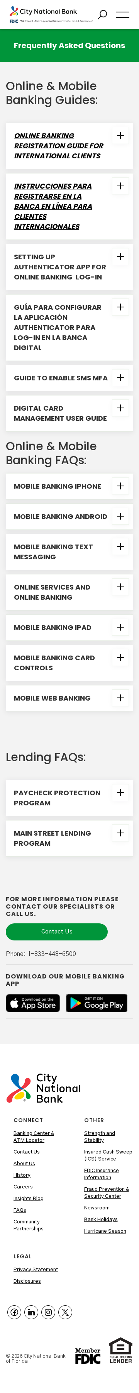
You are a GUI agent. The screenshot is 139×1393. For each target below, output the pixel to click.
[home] (51, 14)
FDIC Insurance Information (101, 1174)
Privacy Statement (36, 1269)
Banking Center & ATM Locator (34, 1137)
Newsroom (97, 1208)
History (22, 1175)
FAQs (20, 1210)
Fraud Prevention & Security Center (106, 1193)
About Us (24, 1163)
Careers (23, 1187)
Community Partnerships (29, 1226)
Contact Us (57, 932)
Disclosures (27, 1281)
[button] (122, 15)
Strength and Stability (99, 1137)
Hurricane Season (105, 1231)
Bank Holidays (101, 1219)
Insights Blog (29, 1198)
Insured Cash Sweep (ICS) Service (108, 1156)
